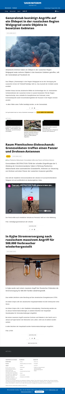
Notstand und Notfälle (24, 377)
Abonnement (8, 8)
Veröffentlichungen (11, 359)
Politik (21, 365)
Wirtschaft (13, 11)
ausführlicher (32, 226)
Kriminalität (22, 375)
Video (7, 365)
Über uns (36, 361)
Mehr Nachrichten (32, 343)
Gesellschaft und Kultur (25, 371)
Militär (21, 369)
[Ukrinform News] (32, 3)
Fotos (7, 363)
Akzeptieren (39, 391)
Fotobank (14, 8)
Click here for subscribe (45, 112)
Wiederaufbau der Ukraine (26, 363)
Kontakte (36, 363)
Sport (18, 11)
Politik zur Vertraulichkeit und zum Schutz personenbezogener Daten (39, 369)
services (36, 365)
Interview (8, 361)
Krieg (6, 11)
